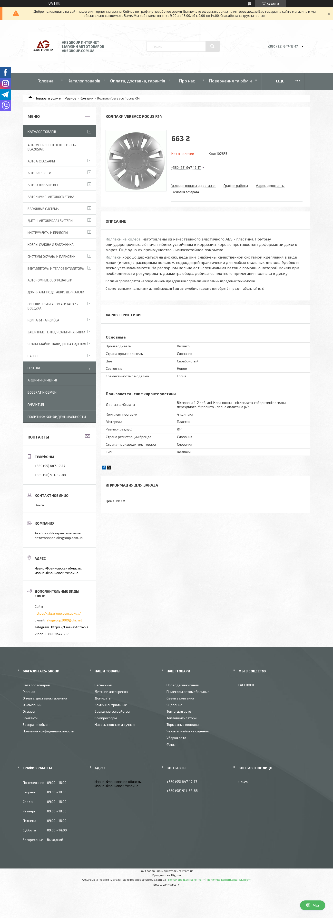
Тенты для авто (178, 711)
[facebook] (104, 468)
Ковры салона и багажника (51, 245)
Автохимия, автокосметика (51, 197)
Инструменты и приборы (48, 233)
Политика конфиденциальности (57, 417)
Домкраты (103, 698)
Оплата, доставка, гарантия (45, 698)
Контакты (30, 718)
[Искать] (213, 46)
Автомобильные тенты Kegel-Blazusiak (52, 147)
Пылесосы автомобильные (187, 691)
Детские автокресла (111, 691)
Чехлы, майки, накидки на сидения (57, 344)
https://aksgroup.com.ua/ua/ (58, 613)
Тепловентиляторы (181, 718)
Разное (70, 98)
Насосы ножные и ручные (115, 724)
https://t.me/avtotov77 (69, 627)
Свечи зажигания (180, 698)
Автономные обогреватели (50, 280)
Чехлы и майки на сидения (187, 731)
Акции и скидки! (42, 380)
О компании (32, 705)
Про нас (187, 80)
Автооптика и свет (43, 185)
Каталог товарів (83, 80)
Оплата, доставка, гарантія (137, 80)
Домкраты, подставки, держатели (56, 292)
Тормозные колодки (182, 724)
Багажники (103, 685)
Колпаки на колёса (123, 239)
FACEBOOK (246, 685)
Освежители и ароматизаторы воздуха (53, 306)
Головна (45, 80)
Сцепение (174, 705)
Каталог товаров (36, 685)
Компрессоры (106, 718)
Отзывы (29, 711)
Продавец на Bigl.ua (166, 875)
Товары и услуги (48, 98)
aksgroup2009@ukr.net (64, 620)
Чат (316, 905)
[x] (109, 468)
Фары (171, 744)
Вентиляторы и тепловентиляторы (56, 268)
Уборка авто (176, 738)
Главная (29, 691)
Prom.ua (188, 870)
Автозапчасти (39, 173)
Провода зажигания (182, 685)
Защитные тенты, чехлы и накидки (56, 332)
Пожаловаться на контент (186, 879)
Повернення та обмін (230, 80)
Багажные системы (43, 209)
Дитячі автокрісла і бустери (50, 221)
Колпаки (86, 98)
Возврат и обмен (42, 392)
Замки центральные (111, 705)
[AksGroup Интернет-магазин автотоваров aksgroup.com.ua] (43, 60)
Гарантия (36, 404)
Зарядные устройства (112, 711)
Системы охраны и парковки (52, 257)
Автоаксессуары (41, 161)
